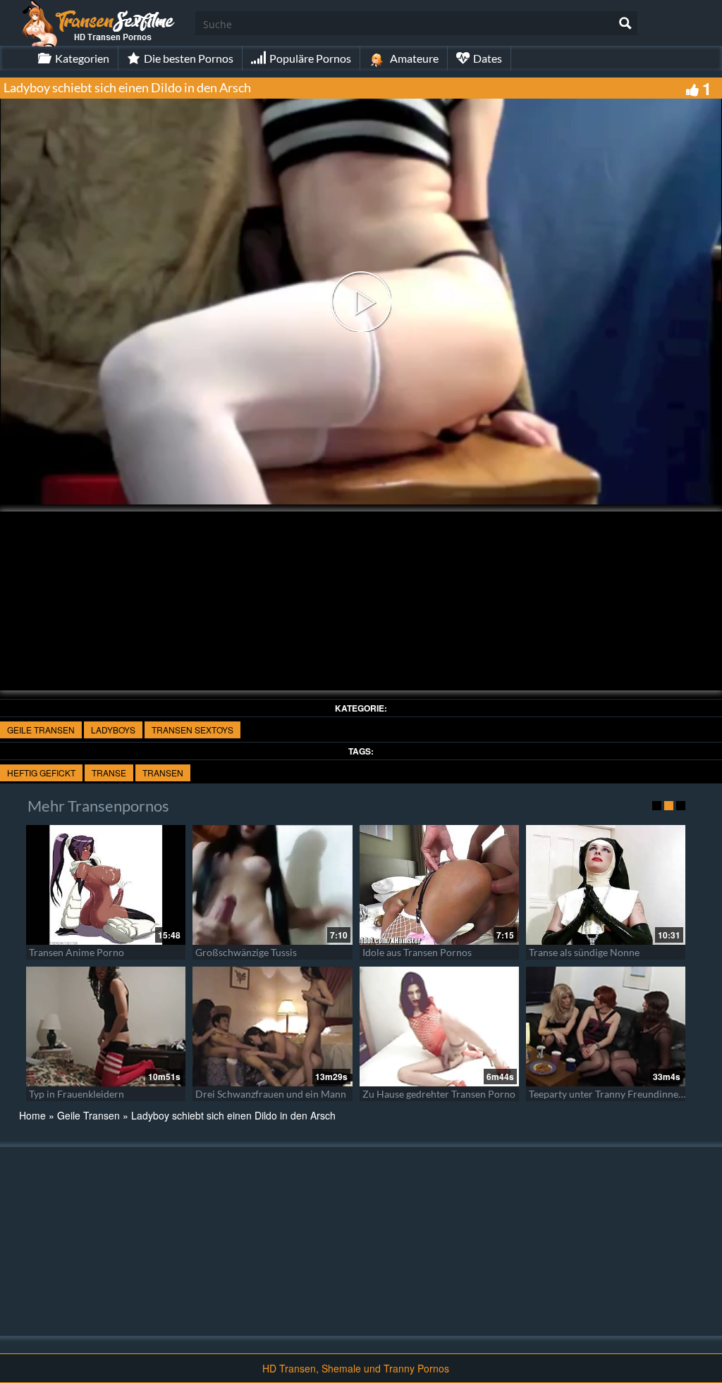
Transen (162, 773)
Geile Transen (41, 730)
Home (32, 1115)
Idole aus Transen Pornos (417, 952)
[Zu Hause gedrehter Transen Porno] (439, 1026)
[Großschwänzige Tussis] (272, 885)
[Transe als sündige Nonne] (605, 885)
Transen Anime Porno (76, 952)
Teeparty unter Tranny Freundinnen (606, 1094)
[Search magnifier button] (625, 23)
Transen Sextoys (192, 730)
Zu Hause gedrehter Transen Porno (438, 1094)
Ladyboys (113, 730)
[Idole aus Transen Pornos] (439, 885)
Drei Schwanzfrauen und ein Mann (270, 1094)
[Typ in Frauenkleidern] (105, 1026)
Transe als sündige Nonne (584, 952)
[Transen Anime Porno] (105, 885)
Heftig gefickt (41, 773)
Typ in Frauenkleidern (76, 1094)
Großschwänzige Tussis (246, 952)
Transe (109, 773)
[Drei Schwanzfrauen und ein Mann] (272, 1026)
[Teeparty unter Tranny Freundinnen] (605, 1026)
